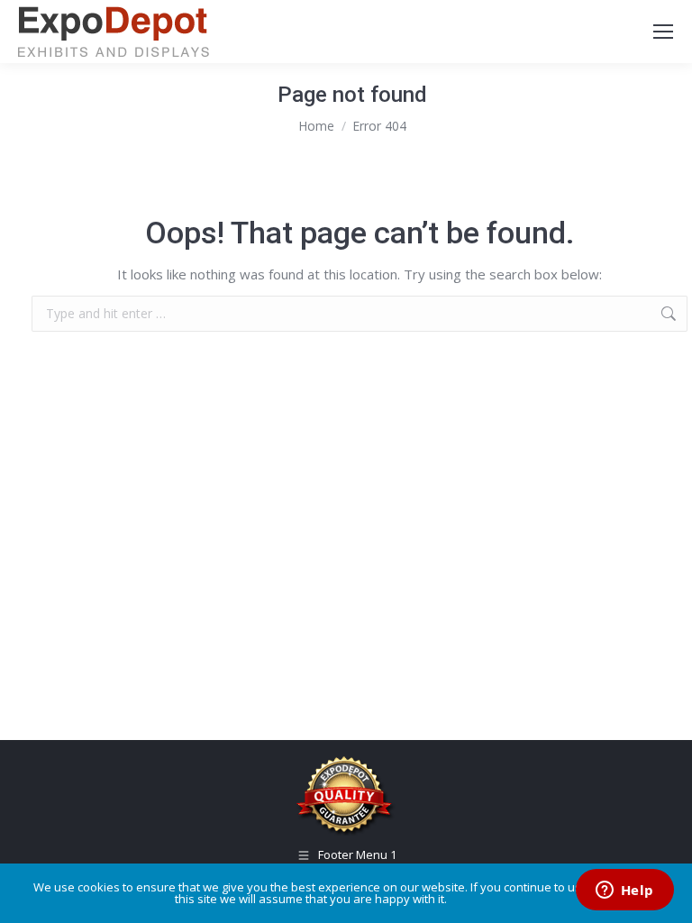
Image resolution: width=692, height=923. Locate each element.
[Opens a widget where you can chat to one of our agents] (624, 891)
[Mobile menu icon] (663, 31)
